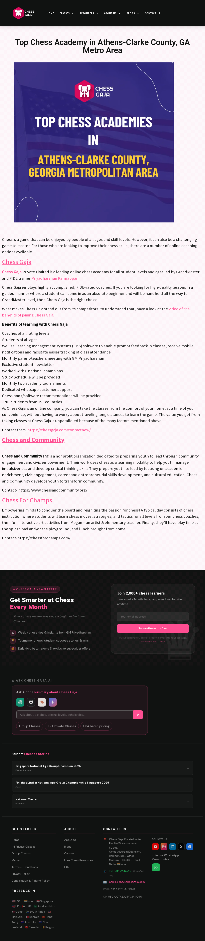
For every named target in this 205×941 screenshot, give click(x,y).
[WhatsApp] (156, 867)
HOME (50, 13)
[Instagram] (164, 846)
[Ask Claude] (42, 702)
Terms (162, 641)
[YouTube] (155, 846)
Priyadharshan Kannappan (54, 278)
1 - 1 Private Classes (61, 726)
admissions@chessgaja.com (127, 882)
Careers (69, 853)
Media (16, 860)
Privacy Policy (148, 641)
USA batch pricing (96, 726)
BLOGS (131, 13)
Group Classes (29, 726)
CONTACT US (152, 13)
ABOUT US (110, 13)
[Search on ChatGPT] (20, 702)
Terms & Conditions (25, 867)
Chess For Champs (27, 500)
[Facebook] (189, 846)
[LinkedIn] (172, 846)
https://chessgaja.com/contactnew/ (59, 429)
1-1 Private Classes (23, 846)
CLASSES (64, 13)
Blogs (67, 846)
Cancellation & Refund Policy (31, 880)
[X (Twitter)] (181, 846)
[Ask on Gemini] (53, 702)
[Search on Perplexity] (31, 702)
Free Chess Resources (78, 860)
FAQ (66, 867)
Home (15, 840)
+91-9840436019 (120, 871)
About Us (70, 840)
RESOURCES (87, 13)
